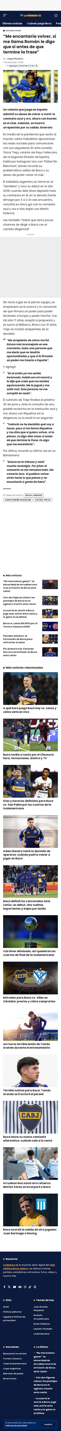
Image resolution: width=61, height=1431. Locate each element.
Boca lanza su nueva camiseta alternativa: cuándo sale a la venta (27, 1138)
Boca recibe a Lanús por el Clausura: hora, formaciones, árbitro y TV (28, 756)
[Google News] (20, 1287)
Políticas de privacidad (16, 1425)
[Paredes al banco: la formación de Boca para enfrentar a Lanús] (50, 639)
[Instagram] (25, 1287)
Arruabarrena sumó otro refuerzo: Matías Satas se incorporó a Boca (27, 1185)
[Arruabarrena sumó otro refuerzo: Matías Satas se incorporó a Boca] (30, 1163)
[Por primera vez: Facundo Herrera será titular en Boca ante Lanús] (50, 652)
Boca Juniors (33, 495)
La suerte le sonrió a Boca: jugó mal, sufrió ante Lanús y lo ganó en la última (20, 614)
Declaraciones (13, 30)
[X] (9, 1287)
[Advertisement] (30, 4)
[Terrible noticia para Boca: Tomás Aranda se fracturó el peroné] (30, 1070)
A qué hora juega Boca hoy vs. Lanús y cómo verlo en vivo (29, 710)
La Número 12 (10, 1265)
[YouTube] (14, 1287)
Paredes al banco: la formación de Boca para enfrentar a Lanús (17, 639)
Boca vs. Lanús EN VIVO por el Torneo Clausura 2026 (20, 625)
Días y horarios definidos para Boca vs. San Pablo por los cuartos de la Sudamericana (28, 804)
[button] (48, 1424)
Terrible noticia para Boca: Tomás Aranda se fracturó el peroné (27, 1092)
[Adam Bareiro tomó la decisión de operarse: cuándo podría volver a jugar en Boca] (30, 831)
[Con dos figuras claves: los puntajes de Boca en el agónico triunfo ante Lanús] (50, 600)
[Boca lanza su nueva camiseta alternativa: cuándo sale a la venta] (30, 1117)
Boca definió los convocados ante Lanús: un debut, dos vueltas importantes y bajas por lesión (26, 905)
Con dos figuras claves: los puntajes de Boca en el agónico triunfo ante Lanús (19, 601)
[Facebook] (4, 1287)
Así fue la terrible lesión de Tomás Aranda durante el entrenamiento (26, 1046)
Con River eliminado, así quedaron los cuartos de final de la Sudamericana (29, 953)
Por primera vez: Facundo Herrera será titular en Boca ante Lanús (20, 652)
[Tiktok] (30, 1287)
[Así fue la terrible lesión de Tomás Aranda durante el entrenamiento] (30, 1024)
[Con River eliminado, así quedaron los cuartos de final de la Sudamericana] (30, 931)
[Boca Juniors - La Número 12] (30, 15)
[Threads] (35, 1287)
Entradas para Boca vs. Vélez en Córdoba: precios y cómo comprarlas (29, 999)
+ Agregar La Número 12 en (20, 65)
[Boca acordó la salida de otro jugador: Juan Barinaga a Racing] (30, 1210)
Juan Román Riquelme (18, 500)
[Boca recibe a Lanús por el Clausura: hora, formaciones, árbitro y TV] (30, 735)
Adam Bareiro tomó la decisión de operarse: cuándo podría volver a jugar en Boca (26, 854)
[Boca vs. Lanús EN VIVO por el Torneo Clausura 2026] (50, 626)
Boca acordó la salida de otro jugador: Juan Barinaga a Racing (30, 1231)
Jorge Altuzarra (15, 58)
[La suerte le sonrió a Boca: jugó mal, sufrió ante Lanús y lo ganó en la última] (50, 613)
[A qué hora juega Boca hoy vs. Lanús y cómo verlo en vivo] (30, 688)
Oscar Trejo (43, 500)
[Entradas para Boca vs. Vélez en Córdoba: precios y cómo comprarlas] (30, 978)
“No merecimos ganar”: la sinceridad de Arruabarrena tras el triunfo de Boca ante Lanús (20, 586)
